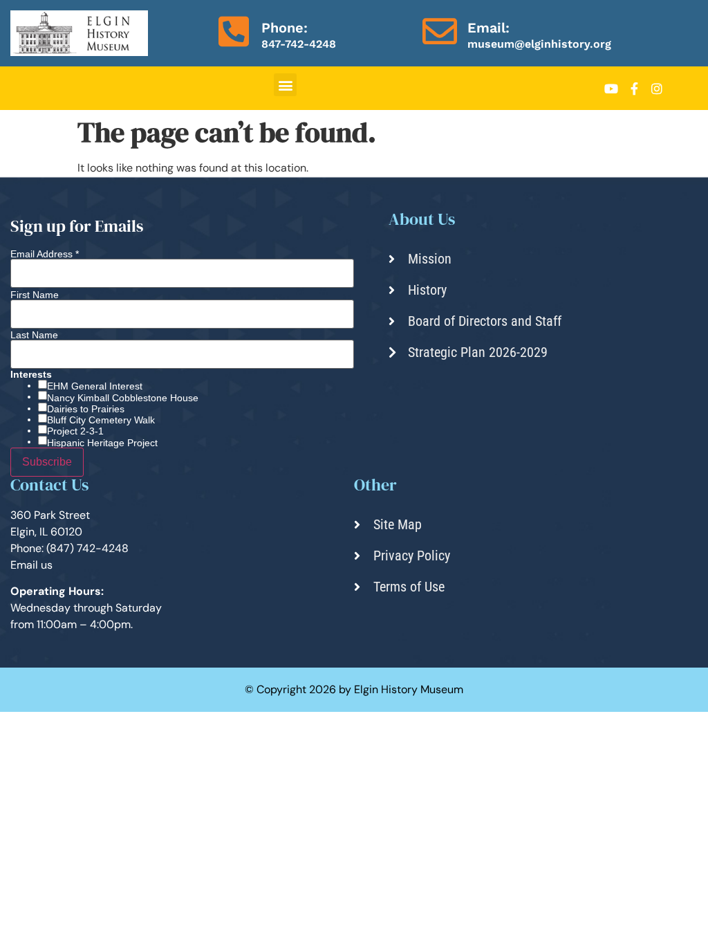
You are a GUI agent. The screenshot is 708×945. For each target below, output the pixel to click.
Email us (31, 565)
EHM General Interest (94, 386)
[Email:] (439, 31)
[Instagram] (657, 88)
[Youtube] (611, 88)
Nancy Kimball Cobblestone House (122, 398)
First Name (34, 295)
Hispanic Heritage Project (102, 443)
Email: (488, 27)
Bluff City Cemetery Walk (101, 420)
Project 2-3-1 (75, 431)
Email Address (44, 254)
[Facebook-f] (634, 88)
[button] (285, 84)
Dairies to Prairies (85, 409)
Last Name (34, 335)
